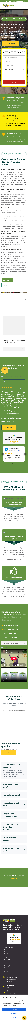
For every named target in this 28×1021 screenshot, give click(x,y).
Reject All (14, 1017)
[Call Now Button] (24, 1018)
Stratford (7, 955)
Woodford (7, 964)
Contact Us (6, 285)
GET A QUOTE (10, 43)
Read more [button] (8, 461)
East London (7, 951)
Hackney (6, 959)
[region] (14, 1008)
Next (24, 299)
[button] (3, 455)
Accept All (14, 1009)
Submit (14, 82)
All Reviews (9, 427)
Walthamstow (8, 957)
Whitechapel (8, 966)
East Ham (6, 974)
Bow (5, 970)
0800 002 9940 (10, 989)
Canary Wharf (8, 953)
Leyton (6, 972)
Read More (8, 754)
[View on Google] (6, 449)
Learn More (6, 280)
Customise (14, 1013)
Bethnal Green (8, 962)
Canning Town (8, 968)
